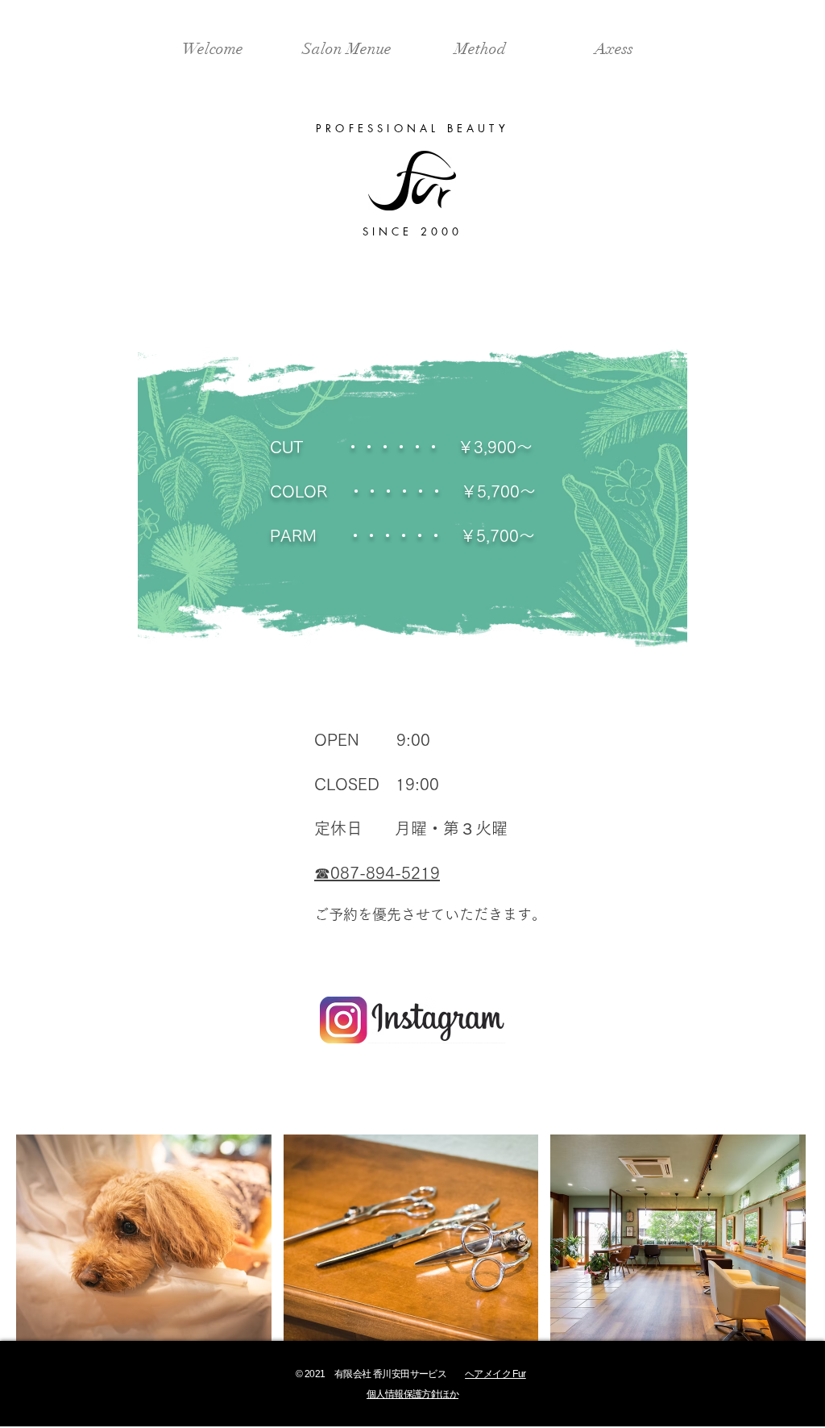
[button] (144, 1237)
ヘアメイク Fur (495, 1374)
